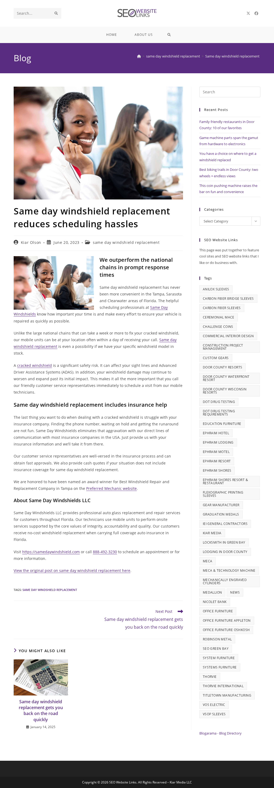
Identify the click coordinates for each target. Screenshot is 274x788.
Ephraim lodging (218, 442)
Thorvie (210, 676)
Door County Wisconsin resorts (224, 391)
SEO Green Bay (216, 648)
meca (207, 561)
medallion (212, 592)
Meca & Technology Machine (229, 570)
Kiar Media (212, 533)
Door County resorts (222, 367)
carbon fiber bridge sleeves (228, 298)
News (235, 592)
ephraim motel (216, 451)
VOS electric (214, 704)
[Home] (139, 56)
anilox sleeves (216, 289)
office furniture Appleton (227, 620)
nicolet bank (215, 601)
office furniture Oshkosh (226, 630)
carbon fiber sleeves (222, 308)
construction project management (223, 347)
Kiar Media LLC (181, 782)
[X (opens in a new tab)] (248, 13)
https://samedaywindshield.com (51, 551)
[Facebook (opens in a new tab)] (256, 13)
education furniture (222, 423)
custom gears (216, 358)
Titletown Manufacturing (227, 695)
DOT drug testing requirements (219, 413)
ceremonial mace (218, 317)
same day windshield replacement (126, 242)
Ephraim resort (217, 461)
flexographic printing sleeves (223, 494)
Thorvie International (223, 686)
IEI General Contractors (225, 523)
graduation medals (221, 514)
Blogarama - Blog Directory (220, 733)
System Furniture (219, 658)
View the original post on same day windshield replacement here (72, 570)
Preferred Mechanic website (111, 488)
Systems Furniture (220, 667)
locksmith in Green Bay (224, 542)
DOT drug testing (219, 401)
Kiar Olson (31, 242)
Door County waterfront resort (226, 378)
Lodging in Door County (225, 551)
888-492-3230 (105, 551)
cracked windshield (34, 365)
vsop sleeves (214, 714)
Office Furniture (218, 611)
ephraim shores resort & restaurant (225, 481)
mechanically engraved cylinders (225, 581)
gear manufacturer (221, 505)
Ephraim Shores (217, 470)
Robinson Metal (217, 639)
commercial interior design (228, 336)
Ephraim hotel (216, 433)
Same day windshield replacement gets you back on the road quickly (41, 710)
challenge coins (218, 326)
